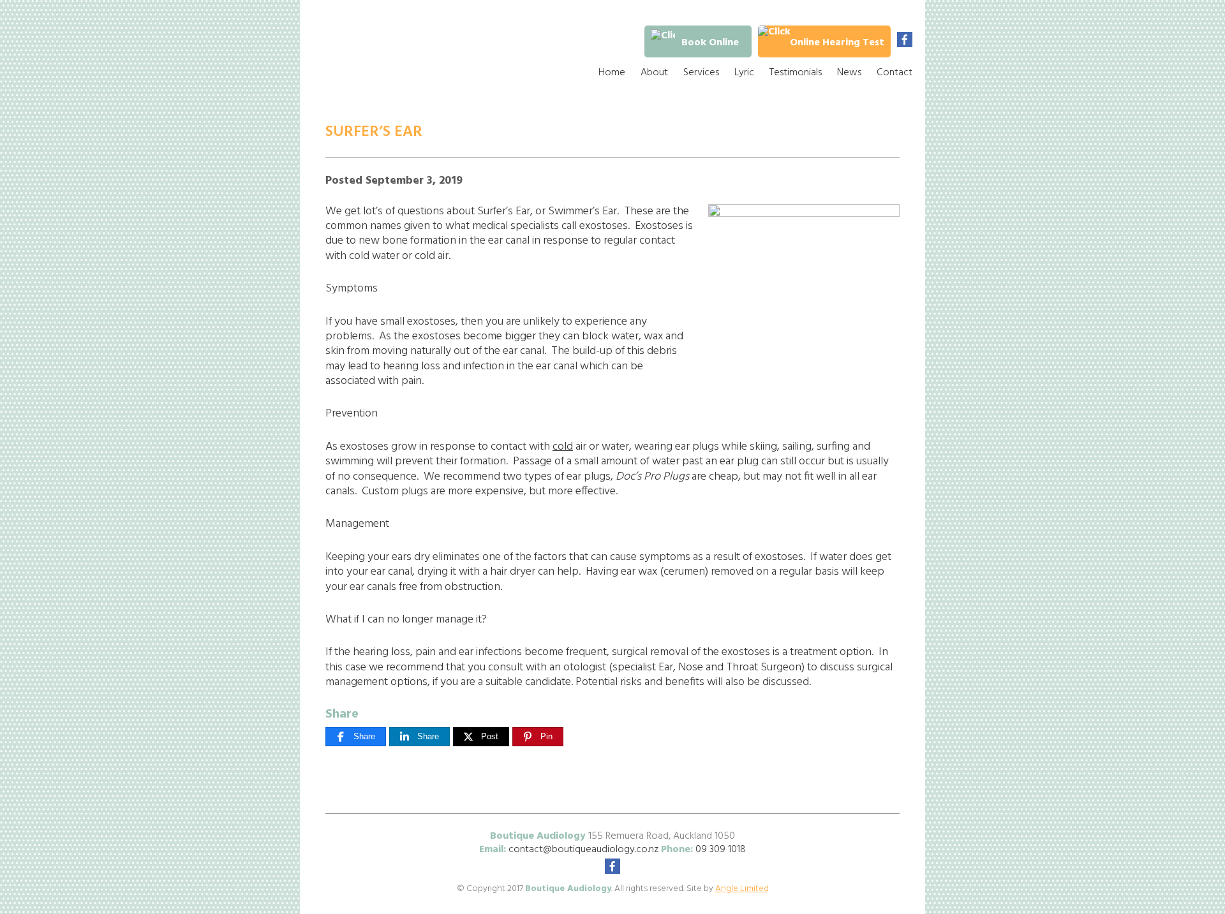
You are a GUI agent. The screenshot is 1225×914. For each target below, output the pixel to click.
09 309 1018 (720, 849)
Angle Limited (742, 888)
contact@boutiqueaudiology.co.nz (583, 849)
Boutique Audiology (405, 51)
